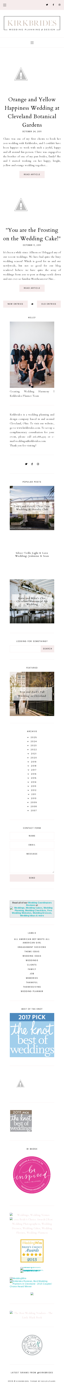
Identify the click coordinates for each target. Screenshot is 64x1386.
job (32, 973)
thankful (32, 982)
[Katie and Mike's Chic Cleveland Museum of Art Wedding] (32, 622)
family (32, 969)
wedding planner (32, 991)
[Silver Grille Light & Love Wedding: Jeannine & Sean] (32, 575)
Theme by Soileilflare (42, 1381)
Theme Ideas (32, 951)
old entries (48, 304)
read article (32, 174)
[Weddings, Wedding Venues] (32, 1215)
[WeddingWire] (18, 1278)
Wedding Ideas (32, 956)
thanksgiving (32, 987)
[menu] (4, 5)
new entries (15, 304)
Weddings (32, 960)
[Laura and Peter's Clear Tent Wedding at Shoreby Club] (32, 529)
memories (32, 978)
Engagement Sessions (32, 947)
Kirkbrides (22, 1381)
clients (32, 965)
